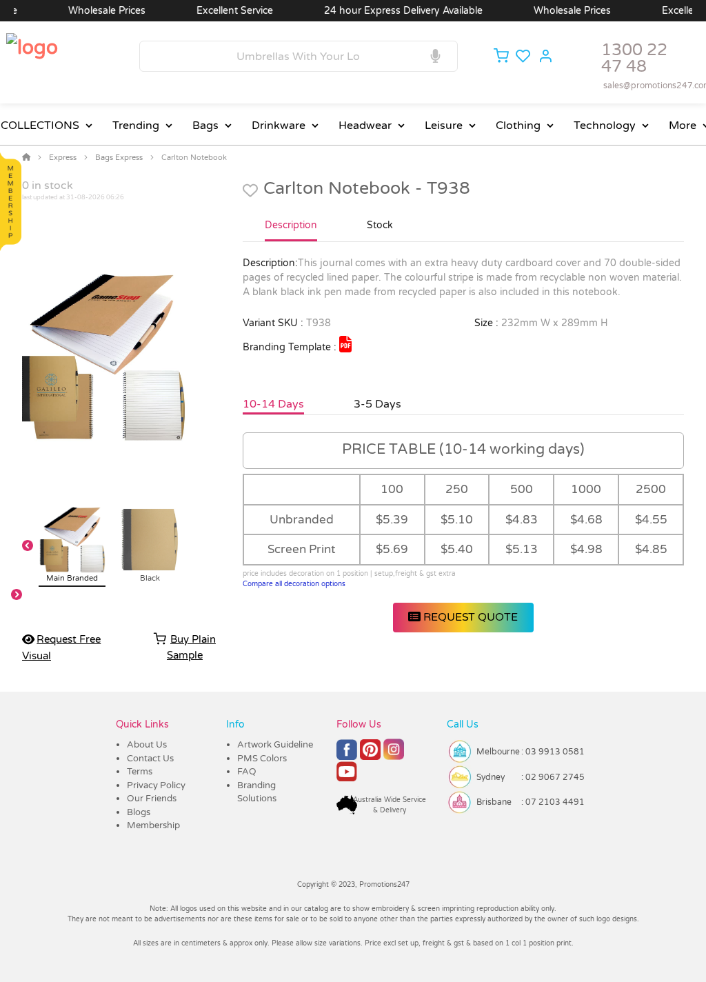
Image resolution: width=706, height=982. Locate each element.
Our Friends (151, 798)
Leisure (444, 125)
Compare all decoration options (294, 584)
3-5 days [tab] (377, 404)
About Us (147, 744)
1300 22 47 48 (634, 58)
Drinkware (278, 125)
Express (63, 157)
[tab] (291, 231)
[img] (345, 344)
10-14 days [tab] (273, 404)
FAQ (246, 771)
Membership (153, 825)
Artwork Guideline (275, 744)
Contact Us (150, 758)
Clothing (518, 125)
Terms (139, 771)
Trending (135, 125)
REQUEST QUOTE (469, 617)
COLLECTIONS (40, 125)
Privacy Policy (156, 785)
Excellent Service (220, 11)
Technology (605, 125)
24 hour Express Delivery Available (389, 11)
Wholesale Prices (92, 11)
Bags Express (119, 157)
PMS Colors (262, 758)
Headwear (365, 125)
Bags (205, 125)
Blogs (138, 812)
